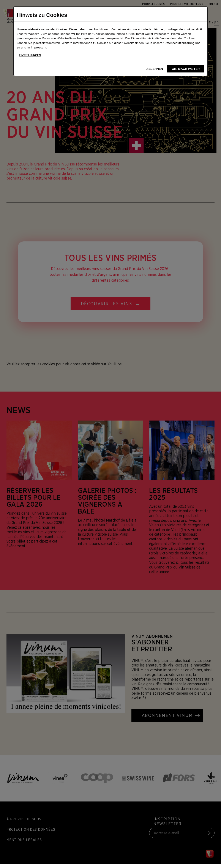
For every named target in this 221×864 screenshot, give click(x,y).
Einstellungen (30, 55)
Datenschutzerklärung (179, 43)
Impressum (38, 47)
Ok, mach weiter (186, 69)
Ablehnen (154, 69)
